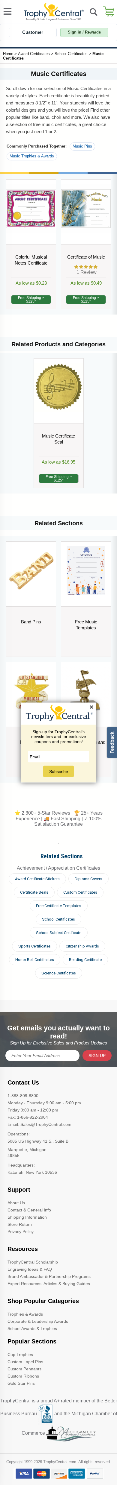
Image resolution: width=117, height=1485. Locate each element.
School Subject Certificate (58, 932)
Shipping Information (27, 1217)
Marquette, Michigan (27, 1149)
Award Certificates (34, 53)
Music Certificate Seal (58, 438)
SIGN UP (97, 1055)
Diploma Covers (88, 879)
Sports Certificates (34, 946)
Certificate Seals (34, 892)
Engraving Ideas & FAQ (30, 1269)
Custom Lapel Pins (25, 1361)
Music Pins (82, 146)
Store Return (20, 1224)
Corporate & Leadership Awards (38, 1321)
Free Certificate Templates (58, 906)
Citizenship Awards (82, 946)
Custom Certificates (80, 892)
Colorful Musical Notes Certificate (31, 259)
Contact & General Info (29, 1210)
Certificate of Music (86, 256)
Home (8, 53)
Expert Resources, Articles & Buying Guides (49, 1283)
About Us (16, 1202)
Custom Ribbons (23, 1376)
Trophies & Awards (25, 1314)
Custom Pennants (24, 1368)
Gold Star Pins (21, 1383)
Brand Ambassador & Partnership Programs (49, 1276)
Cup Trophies (20, 1354)
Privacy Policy (21, 1231)
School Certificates (71, 53)
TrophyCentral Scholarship (33, 1262)
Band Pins (31, 621)
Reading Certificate (85, 959)
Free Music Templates (86, 624)
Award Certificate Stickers (37, 879)
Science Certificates (58, 973)
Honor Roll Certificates (34, 959)
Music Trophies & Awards (32, 156)
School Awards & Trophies (32, 1328)
